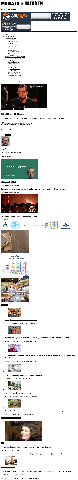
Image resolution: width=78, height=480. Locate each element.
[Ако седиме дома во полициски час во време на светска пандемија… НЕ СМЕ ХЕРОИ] (11, 464)
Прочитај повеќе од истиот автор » (12, 152)
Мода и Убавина (13, 41)
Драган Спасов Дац (14, 58)
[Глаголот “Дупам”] (19, 178)
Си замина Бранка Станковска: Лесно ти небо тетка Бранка (26, 447)
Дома (6, 34)
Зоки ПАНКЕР (13, 64)
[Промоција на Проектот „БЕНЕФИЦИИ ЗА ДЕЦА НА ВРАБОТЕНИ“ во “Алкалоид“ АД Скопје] (14, 351)
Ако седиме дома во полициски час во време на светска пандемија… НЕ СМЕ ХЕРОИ (36, 471)
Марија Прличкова (14, 193)
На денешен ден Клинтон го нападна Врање (19, 216)
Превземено (12, 55)
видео (44, 118)
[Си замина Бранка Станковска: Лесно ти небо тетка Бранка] (23, 440)
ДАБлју (10, 65)
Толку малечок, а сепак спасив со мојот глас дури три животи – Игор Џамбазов (34, 189)
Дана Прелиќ (12, 70)
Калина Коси (12, 67)
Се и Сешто (12, 53)
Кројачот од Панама (14, 75)
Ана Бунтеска (12, 60)
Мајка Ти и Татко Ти (10, 9)
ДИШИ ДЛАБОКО (7, 109)
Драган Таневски (14, 69)
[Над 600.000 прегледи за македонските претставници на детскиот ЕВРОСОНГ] (14, 334)
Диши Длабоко (52, 118)
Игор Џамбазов (13, 74)
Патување (11, 43)
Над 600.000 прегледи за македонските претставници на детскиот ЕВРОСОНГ (37, 338)
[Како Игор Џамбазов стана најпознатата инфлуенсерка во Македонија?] (14, 407)
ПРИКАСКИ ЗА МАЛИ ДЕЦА (15, 57)
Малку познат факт (11, 38)
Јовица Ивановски (14, 62)
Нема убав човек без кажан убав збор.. (21, 320)
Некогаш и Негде (14, 52)
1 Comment (38, 118)
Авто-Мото (12, 48)
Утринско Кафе (10, 36)
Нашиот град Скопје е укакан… (18, 393)
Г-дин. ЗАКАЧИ (9, 467)
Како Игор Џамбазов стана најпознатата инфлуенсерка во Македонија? (35, 411)
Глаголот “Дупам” (8, 182)
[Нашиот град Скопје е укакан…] (14, 389)
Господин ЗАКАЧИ (11, 40)
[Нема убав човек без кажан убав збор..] (14, 316)
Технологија (12, 46)
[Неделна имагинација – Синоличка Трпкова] (14, 371)
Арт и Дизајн (12, 50)
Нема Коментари (31, 323)
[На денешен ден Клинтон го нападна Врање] (19, 212)
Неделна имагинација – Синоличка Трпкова (23, 375)
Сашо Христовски (14, 72)
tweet (2, 443)
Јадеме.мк (11, 45)
